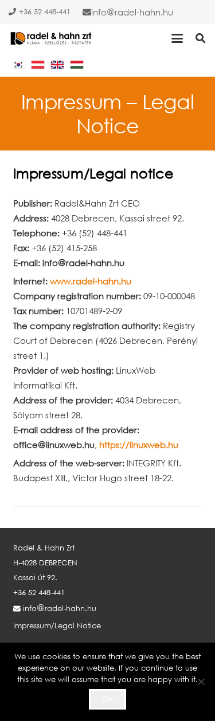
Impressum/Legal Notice (57, 626)
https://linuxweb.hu (138, 444)
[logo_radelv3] (52, 38)
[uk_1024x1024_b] (57, 65)
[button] (177, 38)
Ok (108, 699)
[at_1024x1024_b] (38, 65)
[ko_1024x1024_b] (18, 65)
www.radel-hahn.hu (90, 281)
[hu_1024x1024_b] (77, 65)
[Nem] (200, 681)
